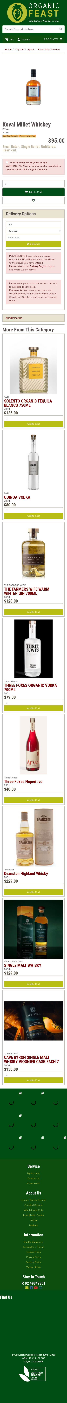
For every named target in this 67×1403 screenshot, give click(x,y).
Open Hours (33, 1183)
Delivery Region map (41, 266)
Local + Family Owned (34, 1200)
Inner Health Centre (33, 1215)
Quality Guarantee (33, 1241)
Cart (11, 39)
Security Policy (33, 1262)
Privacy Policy (33, 1257)
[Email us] (26, 1288)
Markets (33, 1225)
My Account (33, 1173)
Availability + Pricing (33, 1247)
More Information (14, 318)
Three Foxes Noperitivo (23, 781)
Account (25, 39)
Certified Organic (33, 1205)
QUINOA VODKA (17, 497)
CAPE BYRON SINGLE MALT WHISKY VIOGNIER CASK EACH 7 (31, 1059)
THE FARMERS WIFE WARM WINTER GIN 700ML (26, 591)
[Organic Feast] (33, 12)
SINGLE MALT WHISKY (22, 965)
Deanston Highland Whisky (26, 873)
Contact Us (33, 1178)
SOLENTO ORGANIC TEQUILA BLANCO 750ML (28, 403)
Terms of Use (33, 1267)
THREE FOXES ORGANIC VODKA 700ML (30, 687)
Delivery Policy (33, 1252)
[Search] (61, 29)
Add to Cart (35, 192)
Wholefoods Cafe (33, 1210)
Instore (33, 1220)
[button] (33, 200)
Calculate (34, 243)
